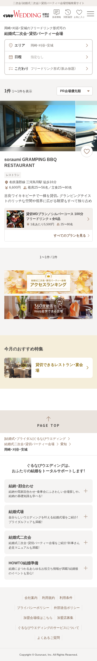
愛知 (63, 444)
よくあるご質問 (48, 638)
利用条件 (66, 598)
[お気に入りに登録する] (87, 151)
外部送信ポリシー (67, 608)
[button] (48, 491)
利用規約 (48, 598)
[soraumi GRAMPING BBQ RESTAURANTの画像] (48, 126)
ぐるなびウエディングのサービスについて (48, 628)
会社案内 (31, 598)
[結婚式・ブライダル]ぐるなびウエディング (35, 439)
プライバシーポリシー (33, 608)
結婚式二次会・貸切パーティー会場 (29, 444)
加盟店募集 (65, 618)
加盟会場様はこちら (38, 618)
